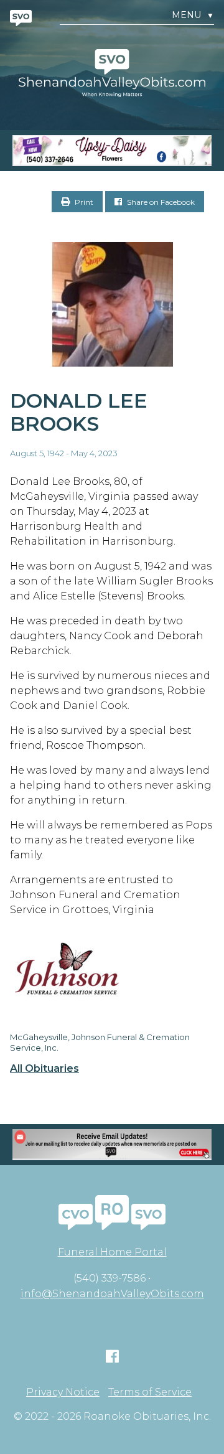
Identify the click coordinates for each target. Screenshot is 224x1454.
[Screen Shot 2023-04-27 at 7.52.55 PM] (112, 150)
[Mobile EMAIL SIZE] (112, 1144)
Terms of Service (150, 1392)
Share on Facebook (160, 202)
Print (83, 202)
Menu (193, 15)
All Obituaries (44, 1068)
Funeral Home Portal (112, 1252)
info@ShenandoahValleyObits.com (112, 1294)
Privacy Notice (63, 1392)
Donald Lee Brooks (78, 412)
